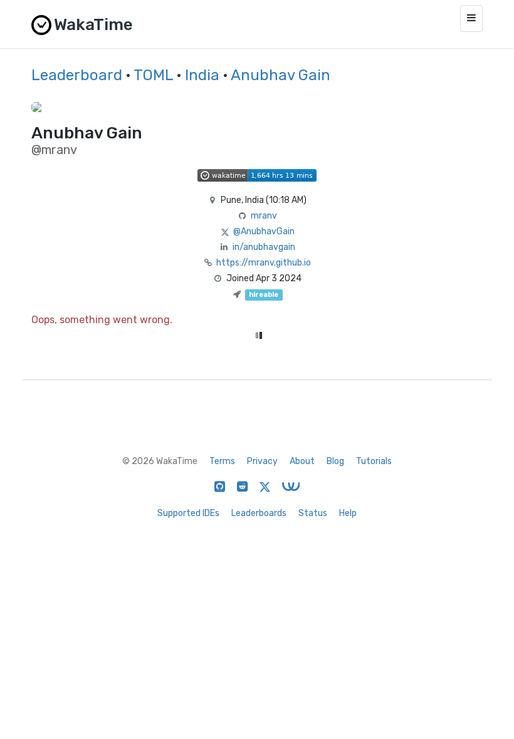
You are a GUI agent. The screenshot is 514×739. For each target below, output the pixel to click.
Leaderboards (258, 513)
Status (312, 513)
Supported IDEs (188, 513)
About (302, 461)
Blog (335, 461)
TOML (153, 75)
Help (348, 513)
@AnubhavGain (264, 231)
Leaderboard (76, 75)
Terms (222, 461)
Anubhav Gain (280, 75)
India (202, 75)
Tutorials (374, 461)
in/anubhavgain (264, 247)
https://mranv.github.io (263, 262)
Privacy (262, 461)
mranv (264, 215)
